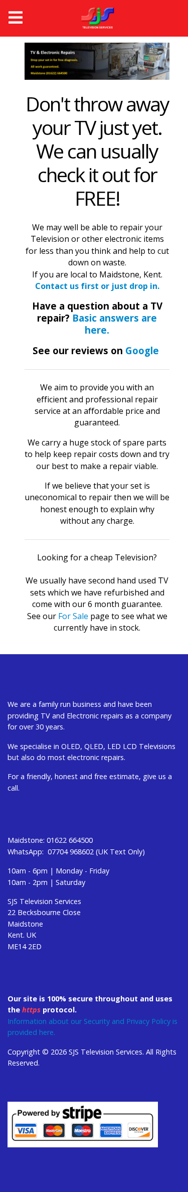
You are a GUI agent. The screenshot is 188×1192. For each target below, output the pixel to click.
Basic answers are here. (113, 324)
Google (142, 350)
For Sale (73, 616)
